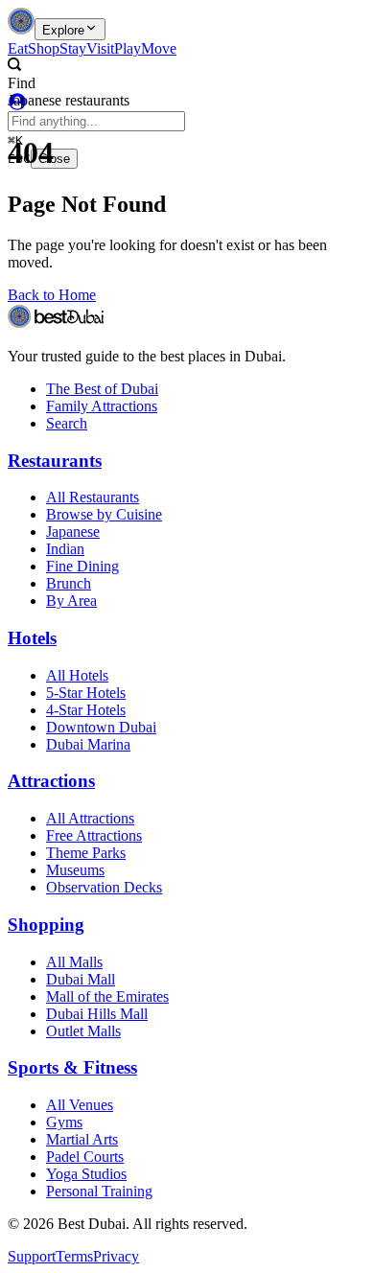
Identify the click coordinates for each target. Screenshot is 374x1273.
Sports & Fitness (72, 1067)
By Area (71, 600)
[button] (164, 75)
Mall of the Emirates (107, 996)
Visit (100, 48)
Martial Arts (82, 1139)
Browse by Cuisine (104, 514)
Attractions (51, 781)
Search (66, 423)
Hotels (32, 638)
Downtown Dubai (101, 727)
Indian (65, 549)
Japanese (73, 531)
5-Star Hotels (86, 692)
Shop (43, 48)
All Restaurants (92, 497)
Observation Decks (104, 887)
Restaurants (55, 461)
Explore (63, 30)
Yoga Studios (86, 1174)
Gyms (64, 1122)
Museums (75, 870)
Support (32, 1256)
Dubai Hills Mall (97, 1014)
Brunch (68, 583)
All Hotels (77, 675)
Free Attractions (94, 835)
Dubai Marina (88, 744)
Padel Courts (85, 1156)
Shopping (46, 924)
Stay (72, 48)
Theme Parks (86, 853)
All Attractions (90, 818)
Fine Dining (82, 566)
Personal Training (99, 1191)
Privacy (116, 1256)
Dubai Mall (80, 979)
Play (127, 48)
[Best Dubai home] (21, 29)
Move (158, 48)
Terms (74, 1256)
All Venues (79, 1105)
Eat (18, 48)
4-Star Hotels (86, 710)
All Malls (74, 962)
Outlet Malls (83, 1031)
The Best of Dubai (102, 389)
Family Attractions (101, 406)
